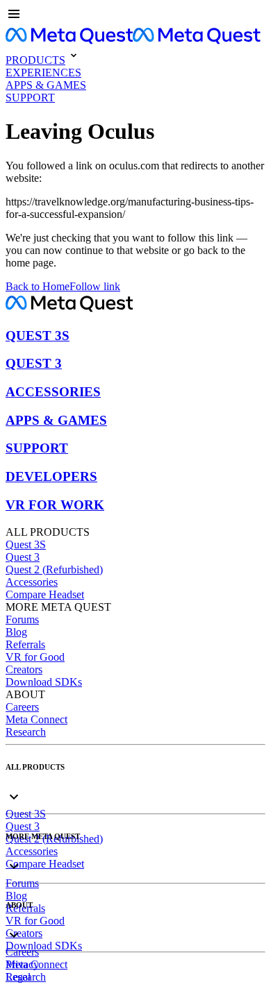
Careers (22, 707)
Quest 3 (23, 557)
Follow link (94, 286)
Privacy (22, 964)
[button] (135, 15)
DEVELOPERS (51, 476)
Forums (22, 619)
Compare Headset (45, 594)
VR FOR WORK (55, 505)
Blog (16, 632)
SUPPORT (37, 448)
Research (26, 732)
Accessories (32, 582)
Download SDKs (44, 682)
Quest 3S (26, 544)
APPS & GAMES (56, 420)
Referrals (25, 644)
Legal (18, 977)
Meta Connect (36, 719)
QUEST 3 (34, 363)
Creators (24, 669)
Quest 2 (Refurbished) (54, 569)
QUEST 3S (37, 335)
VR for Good (35, 657)
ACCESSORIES (53, 391)
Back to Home (37, 286)
